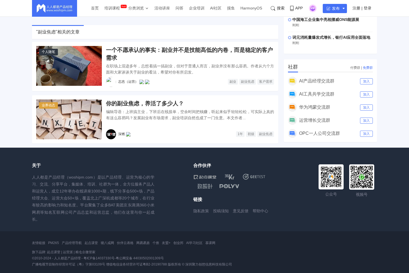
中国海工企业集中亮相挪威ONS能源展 (325, 19)
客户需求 (265, 82)
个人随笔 (48, 52)
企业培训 (196, 8)
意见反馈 (240, 211)
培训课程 (112, 8)
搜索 (281, 8)
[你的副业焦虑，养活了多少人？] (69, 119)
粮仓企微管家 (85, 252)
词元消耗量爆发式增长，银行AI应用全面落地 (331, 37)
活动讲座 (162, 8)
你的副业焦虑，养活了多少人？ (145, 103)
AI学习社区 (194, 243)
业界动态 (48, 105)
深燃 (121, 134)
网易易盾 (143, 243)
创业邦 (178, 243)
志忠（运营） (128, 82)
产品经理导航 (72, 243)
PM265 (53, 243)
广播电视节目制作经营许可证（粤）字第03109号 (68, 264)
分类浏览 (136, 8)
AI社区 (215, 8)
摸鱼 (231, 8)
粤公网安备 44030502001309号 (140, 258)
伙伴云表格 (125, 243)
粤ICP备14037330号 (99, 258)
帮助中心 (260, 211)
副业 (233, 82)
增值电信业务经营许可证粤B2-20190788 (136, 264)
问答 (179, 8)
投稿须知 (221, 211)
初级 (251, 134)
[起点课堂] (205, 177)
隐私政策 (201, 211)
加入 (366, 81)
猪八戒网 (107, 243)
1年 (240, 134)
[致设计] (205, 186)
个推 (155, 243)
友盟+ (166, 243)
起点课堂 (91, 243)
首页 (95, 8)
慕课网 (210, 243)
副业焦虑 (247, 82)
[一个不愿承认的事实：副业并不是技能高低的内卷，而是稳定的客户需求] (69, 66)
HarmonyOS (251, 8)
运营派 (68, 252)
